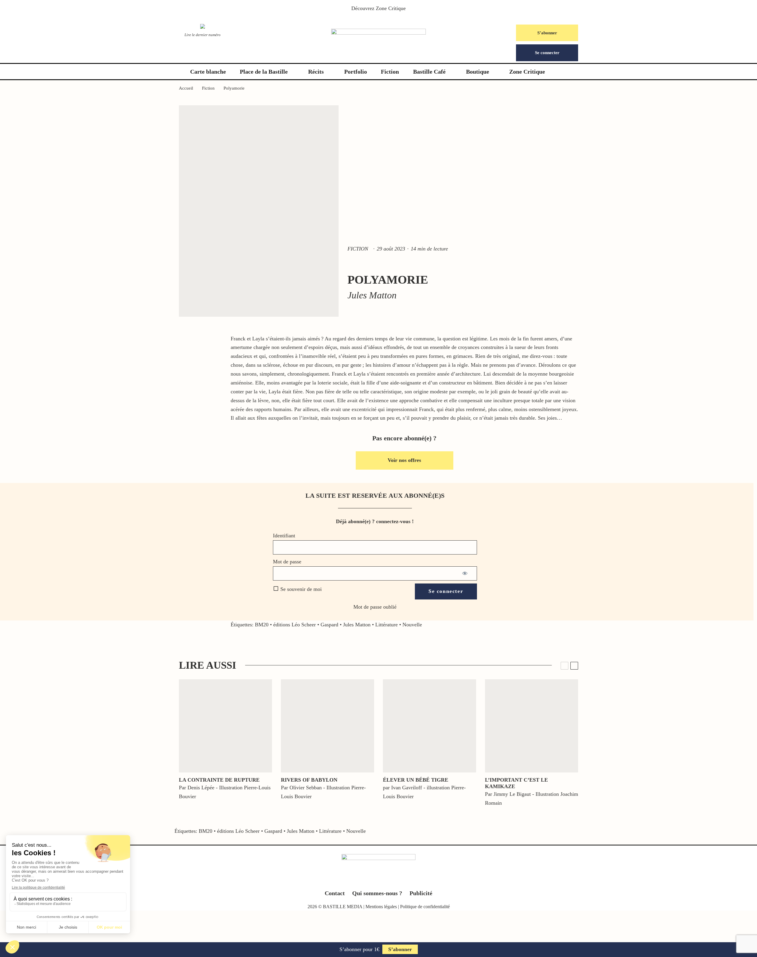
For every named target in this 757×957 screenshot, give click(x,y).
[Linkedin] (390, 880)
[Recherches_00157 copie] (327, 725)
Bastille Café (429, 71)
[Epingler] (26, 712)
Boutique (477, 71)
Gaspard (329, 625)
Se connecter (547, 52)
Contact (335, 893)
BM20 (261, 625)
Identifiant (284, 536)
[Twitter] (367, 880)
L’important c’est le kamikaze (516, 783)
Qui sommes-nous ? (377, 893)
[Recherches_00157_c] (225, 725)
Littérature (386, 625)
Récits (316, 71)
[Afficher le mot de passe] (465, 573)
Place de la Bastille (264, 71)
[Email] (26, 739)
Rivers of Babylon (309, 780)
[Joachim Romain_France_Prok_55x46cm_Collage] (531, 725)
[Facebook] (355, 880)
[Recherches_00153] (429, 725)
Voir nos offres (404, 460)
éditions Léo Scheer (294, 625)
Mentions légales (381, 906)
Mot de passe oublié (375, 607)
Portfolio (355, 71)
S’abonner (547, 32)
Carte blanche (208, 71)
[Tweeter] (26, 698)
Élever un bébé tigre (415, 780)
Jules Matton (357, 625)
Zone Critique (391, 8)
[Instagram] (378, 880)
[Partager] (26, 685)
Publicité (421, 893)
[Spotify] (401, 880)
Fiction (390, 71)
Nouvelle (412, 625)
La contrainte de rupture (219, 780)
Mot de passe (287, 562)
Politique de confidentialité (425, 906)
